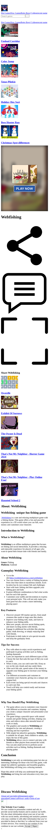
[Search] (27, 16)
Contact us (13, 798)
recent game (42, 13)
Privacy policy (24, 798)
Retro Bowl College (29, 13)
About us (5, 796)
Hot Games (5, 13)
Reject (35, 826)
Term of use (35, 798)
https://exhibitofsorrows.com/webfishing (26, 578)
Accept (27, 826)
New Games (15, 13)
